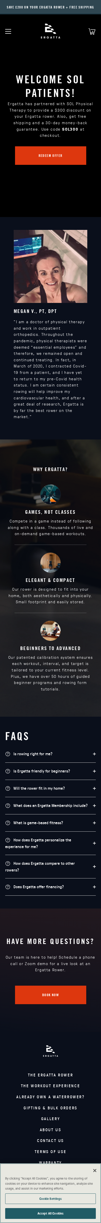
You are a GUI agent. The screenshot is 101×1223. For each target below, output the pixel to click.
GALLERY (50, 1118)
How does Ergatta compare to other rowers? (40, 866)
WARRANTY (50, 1162)
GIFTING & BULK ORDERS (50, 1107)
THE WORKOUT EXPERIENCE (50, 1085)
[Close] (94, 1170)
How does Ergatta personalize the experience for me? (38, 843)
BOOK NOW (50, 995)
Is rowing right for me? (32, 753)
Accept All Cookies (50, 1213)
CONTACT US (50, 1140)
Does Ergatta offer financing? (38, 886)
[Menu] (8, 31)
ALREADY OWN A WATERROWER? (50, 1096)
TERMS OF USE (50, 1151)
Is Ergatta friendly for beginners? (41, 771)
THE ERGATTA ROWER (50, 1074)
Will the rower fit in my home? (38, 788)
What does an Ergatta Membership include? (50, 805)
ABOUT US (50, 1129)
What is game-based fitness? (37, 822)
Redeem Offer (51, 156)
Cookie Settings (50, 1198)
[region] (50, 1193)
